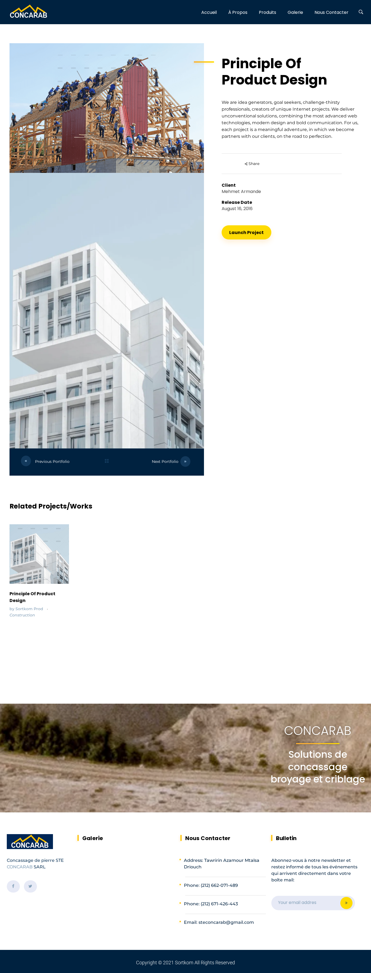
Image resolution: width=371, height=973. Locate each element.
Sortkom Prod (29, 608)
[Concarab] (28, 11)
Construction (22, 615)
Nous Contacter (208, 838)
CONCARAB (20, 866)
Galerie (92, 838)
